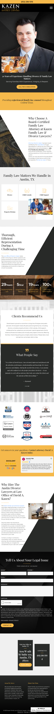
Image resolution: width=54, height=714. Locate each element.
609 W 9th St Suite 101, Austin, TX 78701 (25, 656)
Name (3, 570)
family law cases (41, 160)
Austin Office (25, 664)
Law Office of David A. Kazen (12, 256)
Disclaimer (4, 620)
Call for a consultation (27, 87)
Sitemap (26, 712)
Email (3, 577)
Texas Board (40, 144)
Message (4, 584)
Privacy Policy (13, 620)
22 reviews (13, 465)
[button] (25, 386)
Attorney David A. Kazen (35, 143)
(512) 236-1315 (27, 2)
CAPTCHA (4, 598)
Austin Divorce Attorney (44, 710)
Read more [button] (24, 470)
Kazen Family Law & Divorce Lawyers (14, 505)
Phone (30, 570)
